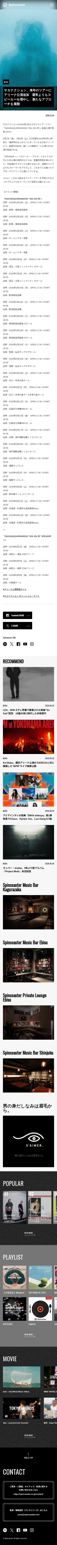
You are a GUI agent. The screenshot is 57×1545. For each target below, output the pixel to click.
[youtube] (25, 645)
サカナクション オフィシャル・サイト (21, 596)
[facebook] (18, 645)
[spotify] (5, 645)
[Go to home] (14, 4)
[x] (11, 645)
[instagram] (32, 645)
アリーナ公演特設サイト (15, 589)
